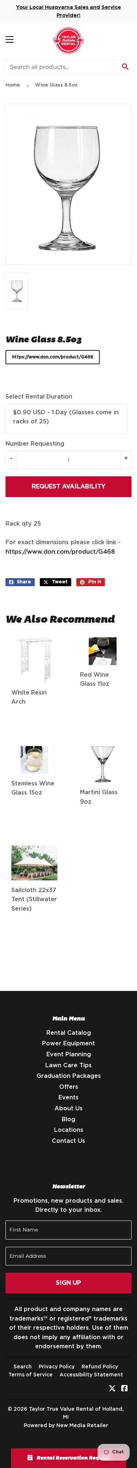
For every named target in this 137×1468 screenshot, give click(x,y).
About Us (68, 1108)
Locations (68, 1130)
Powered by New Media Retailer (66, 1425)
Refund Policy (99, 1366)
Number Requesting (34, 444)
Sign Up (68, 1283)
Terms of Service (30, 1374)
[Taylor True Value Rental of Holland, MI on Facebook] (124, 1389)
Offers (68, 1087)
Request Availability (69, 486)
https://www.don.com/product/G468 (52, 357)
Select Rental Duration (38, 397)
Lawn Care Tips (68, 1065)
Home (12, 85)
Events (68, 1097)
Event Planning (68, 1054)
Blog (68, 1119)
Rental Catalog (68, 1033)
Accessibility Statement (91, 1374)
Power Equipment (68, 1043)
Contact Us (68, 1141)
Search (23, 1366)
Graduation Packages (69, 1076)
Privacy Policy (57, 1366)
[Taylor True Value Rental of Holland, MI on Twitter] (112, 1389)
